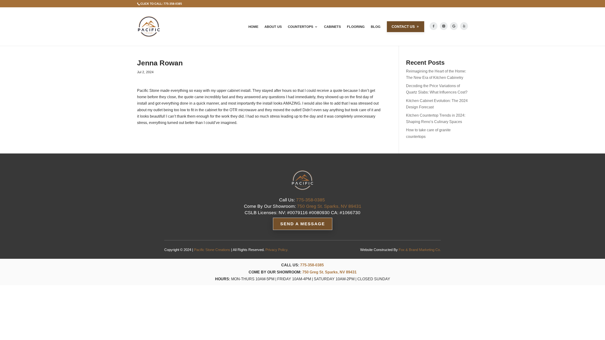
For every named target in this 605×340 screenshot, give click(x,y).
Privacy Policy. (276, 250)
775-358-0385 (312, 265)
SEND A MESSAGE (302, 223)
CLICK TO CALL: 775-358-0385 (161, 3)
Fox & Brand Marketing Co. (420, 250)
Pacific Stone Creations (212, 250)
